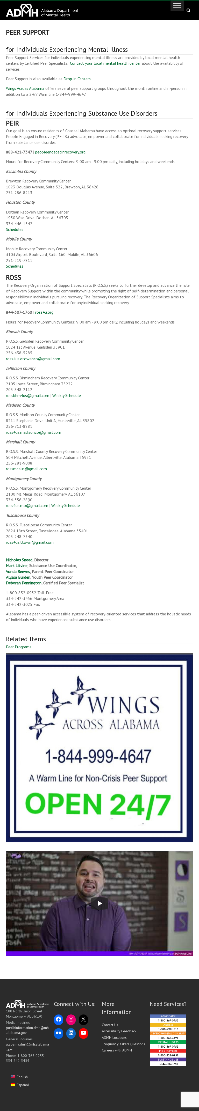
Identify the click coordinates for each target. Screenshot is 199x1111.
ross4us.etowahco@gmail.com (33, 358)
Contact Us (110, 1024)
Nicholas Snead (19, 559)
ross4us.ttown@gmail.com (30, 542)
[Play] (99, 903)
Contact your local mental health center (105, 63)
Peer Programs (18, 646)
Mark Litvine (16, 565)
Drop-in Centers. (77, 78)
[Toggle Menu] (177, 5)
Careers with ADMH (117, 1050)
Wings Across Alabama (25, 88)
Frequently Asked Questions (123, 1044)
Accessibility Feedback (119, 1031)
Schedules (14, 229)
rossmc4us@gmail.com (26, 468)
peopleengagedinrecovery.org (60, 151)
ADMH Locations (114, 1037)
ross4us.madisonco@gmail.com (33, 432)
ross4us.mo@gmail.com (27, 505)
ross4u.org (44, 312)
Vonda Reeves (18, 571)
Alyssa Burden (18, 577)
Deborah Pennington (23, 582)
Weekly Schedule (66, 395)
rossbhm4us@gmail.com (27, 395)
